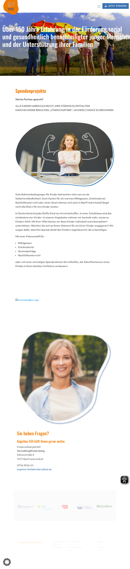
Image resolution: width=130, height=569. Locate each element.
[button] (7, 562)
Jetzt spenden (117, 5)
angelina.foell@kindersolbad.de (34, 469)
